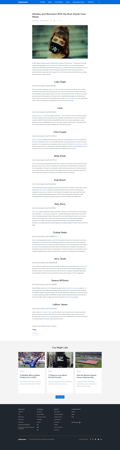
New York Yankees (37, 139)
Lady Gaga (55, 89)
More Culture (60, 397)
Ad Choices (56, 422)
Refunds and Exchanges (24, 424)
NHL (38, 429)
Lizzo (41, 115)
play (62, 67)
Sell (19, 414)
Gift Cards (20, 422)
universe (39, 422)
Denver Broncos (82, 266)
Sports (50, 2)
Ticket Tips (90, 2)
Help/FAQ (20, 411)
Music (50, 371)
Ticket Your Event (58, 427)
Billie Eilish (35, 163)
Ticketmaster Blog (58, 414)
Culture (35, 333)
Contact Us (21, 419)
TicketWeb (39, 419)
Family (67, 2)
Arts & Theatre (59, 2)
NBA (38, 427)
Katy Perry (35, 211)
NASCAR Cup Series (42, 189)
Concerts (42, 2)
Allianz (73, 414)
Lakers (47, 316)
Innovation (56, 429)
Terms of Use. (51, 439)
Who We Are (57, 411)
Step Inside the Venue (78, 2)
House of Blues (40, 414)
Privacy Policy (57, 419)
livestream (72, 65)
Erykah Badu (55, 240)
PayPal (73, 411)
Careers (56, 424)
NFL (38, 424)
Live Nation (39, 411)
